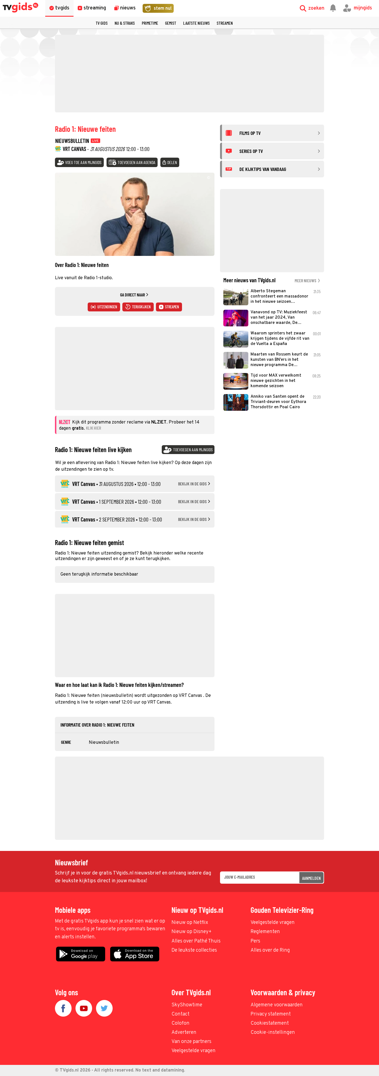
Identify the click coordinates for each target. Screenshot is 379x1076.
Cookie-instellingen (273, 1032)
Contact (180, 1014)
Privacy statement (271, 1014)
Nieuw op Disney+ (191, 932)
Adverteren (183, 1032)
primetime (150, 23)
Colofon (180, 1023)
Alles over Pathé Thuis (196, 941)
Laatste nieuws (196, 23)
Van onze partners (191, 1042)
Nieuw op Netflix (189, 922)
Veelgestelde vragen (273, 922)
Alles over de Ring (270, 950)
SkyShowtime (186, 1005)
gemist (170, 23)
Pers (255, 941)
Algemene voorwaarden (277, 1005)
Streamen (225, 23)
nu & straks (125, 23)
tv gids (102, 23)
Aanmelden (311, 878)
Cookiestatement (270, 1023)
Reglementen (265, 932)
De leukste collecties (194, 950)
